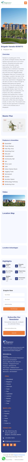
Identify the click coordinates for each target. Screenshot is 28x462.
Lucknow (8, 396)
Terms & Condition (19, 459)
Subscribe (14, 333)
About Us (6, 411)
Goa (7, 391)
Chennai (8, 384)
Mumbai (8, 398)
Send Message (14, 308)
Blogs (5, 420)
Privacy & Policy (8, 459)
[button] (25, 3)
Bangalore (9, 381)
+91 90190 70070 (10, 438)
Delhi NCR (9, 386)
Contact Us (7, 423)
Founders (6, 413)
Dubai (7, 389)
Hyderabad (9, 393)
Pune (7, 403)
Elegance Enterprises (19, 455)
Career (6, 418)
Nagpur (8, 401)
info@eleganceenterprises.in (12, 441)
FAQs (5, 416)
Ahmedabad (9, 379)
